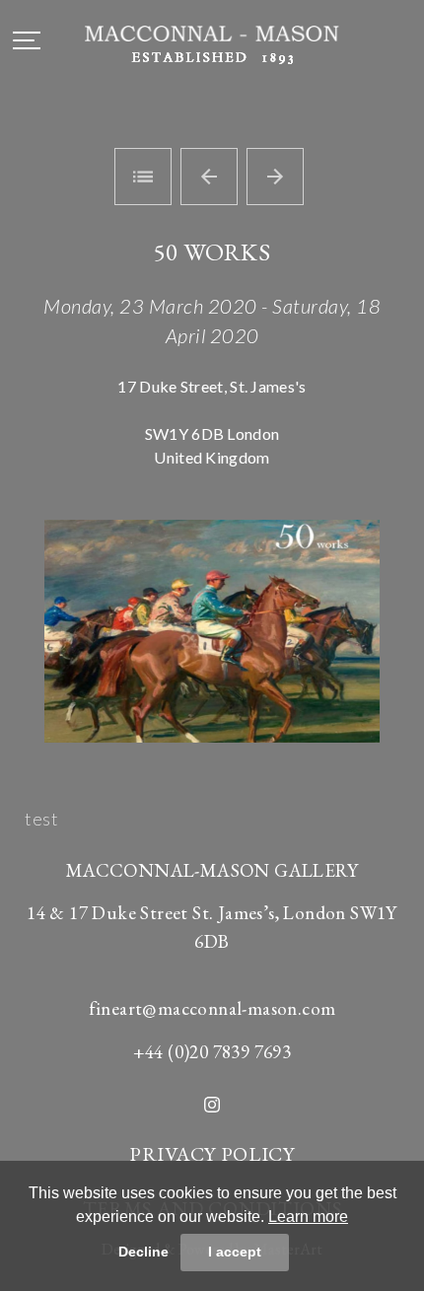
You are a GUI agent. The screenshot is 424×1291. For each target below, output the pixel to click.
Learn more (308, 1216)
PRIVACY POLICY (212, 1154)
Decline (143, 1251)
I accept (234, 1251)
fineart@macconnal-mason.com (212, 1008)
